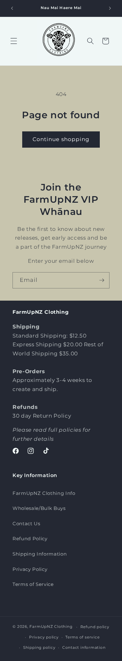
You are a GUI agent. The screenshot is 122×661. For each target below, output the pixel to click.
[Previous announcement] (12, 8)
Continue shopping (61, 139)
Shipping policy (39, 647)
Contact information (84, 647)
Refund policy (94, 626)
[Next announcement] (110, 8)
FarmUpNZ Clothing (50, 626)
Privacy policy (44, 637)
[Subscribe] (101, 280)
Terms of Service (33, 584)
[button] (13, 40)
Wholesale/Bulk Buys (39, 508)
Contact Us (26, 523)
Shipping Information (40, 554)
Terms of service (82, 637)
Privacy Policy (30, 569)
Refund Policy (30, 539)
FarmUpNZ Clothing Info (44, 493)
